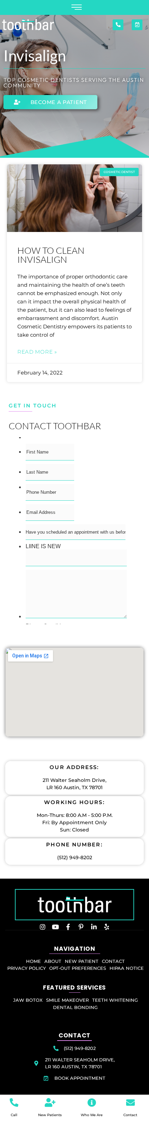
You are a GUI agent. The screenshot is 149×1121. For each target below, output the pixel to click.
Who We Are (92, 1115)
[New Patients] (50, 1102)
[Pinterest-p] (81, 927)
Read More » (37, 351)
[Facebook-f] (68, 927)
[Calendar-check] (137, 24)
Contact (130, 1115)
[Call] (14, 1102)
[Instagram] (43, 927)
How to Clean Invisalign (51, 255)
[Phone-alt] (118, 24)
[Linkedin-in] (94, 927)
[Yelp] (107, 927)
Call (14, 1115)
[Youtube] (55, 927)
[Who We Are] (91, 1102)
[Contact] (130, 1102)
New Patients (50, 1115)
